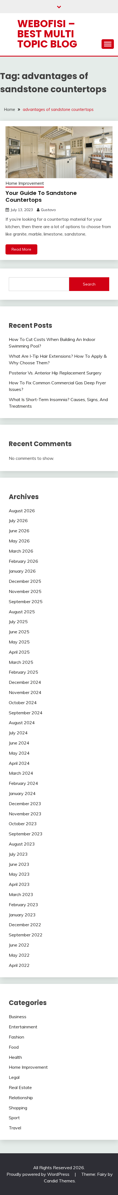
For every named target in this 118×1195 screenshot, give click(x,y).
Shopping (18, 1107)
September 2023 (26, 833)
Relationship (21, 1097)
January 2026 (22, 571)
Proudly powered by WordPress (39, 1174)
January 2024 (22, 793)
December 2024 (25, 682)
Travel (15, 1127)
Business (17, 1016)
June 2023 (19, 864)
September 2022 (26, 934)
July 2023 (18, 854)
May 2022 (19, 955)
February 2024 (23, 783)
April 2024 (19, 763)
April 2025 (19, 652)
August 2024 (22, 722)
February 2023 (23, 904)
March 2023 (21, 894)
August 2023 (22, 844)
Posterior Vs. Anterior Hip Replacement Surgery (55, 373)
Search (89, 284)
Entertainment (23, 1026)
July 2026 (18, 520)
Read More (21, 249)
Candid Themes (59, 1180)
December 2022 (25, 924)
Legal (14, 1077)
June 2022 (19, 945)
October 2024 (23, 702)
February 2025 (23, 672)
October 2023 (23, 823)
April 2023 (19, 884)
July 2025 (18, 621)
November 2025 (25, 591)
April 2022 (19, 965)
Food (14, 1047)
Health (15, 1057)
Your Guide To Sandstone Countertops (41, 196)
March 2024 (21, 773)
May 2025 (19, 642)
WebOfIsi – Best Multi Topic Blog (47, 33)
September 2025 (26, 601)
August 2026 (22, 510)
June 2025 (19, 631)
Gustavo (48, 209)
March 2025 (21, 662)
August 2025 (22, 611)
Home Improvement (24, 183)
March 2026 (21, 551)
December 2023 (25, 803)
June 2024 (19, 743)
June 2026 (19, 530)
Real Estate (20, 1087)
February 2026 (23, 561)
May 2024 (19, 753)
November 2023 (25, 813)
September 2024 (26, 712)
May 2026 (19, 541)
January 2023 (22, 914)
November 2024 (25, 692)
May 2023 (19, 874)
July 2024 (18, 732)
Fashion (16, 1037)
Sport (14, 1117)
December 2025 (25, 581)
